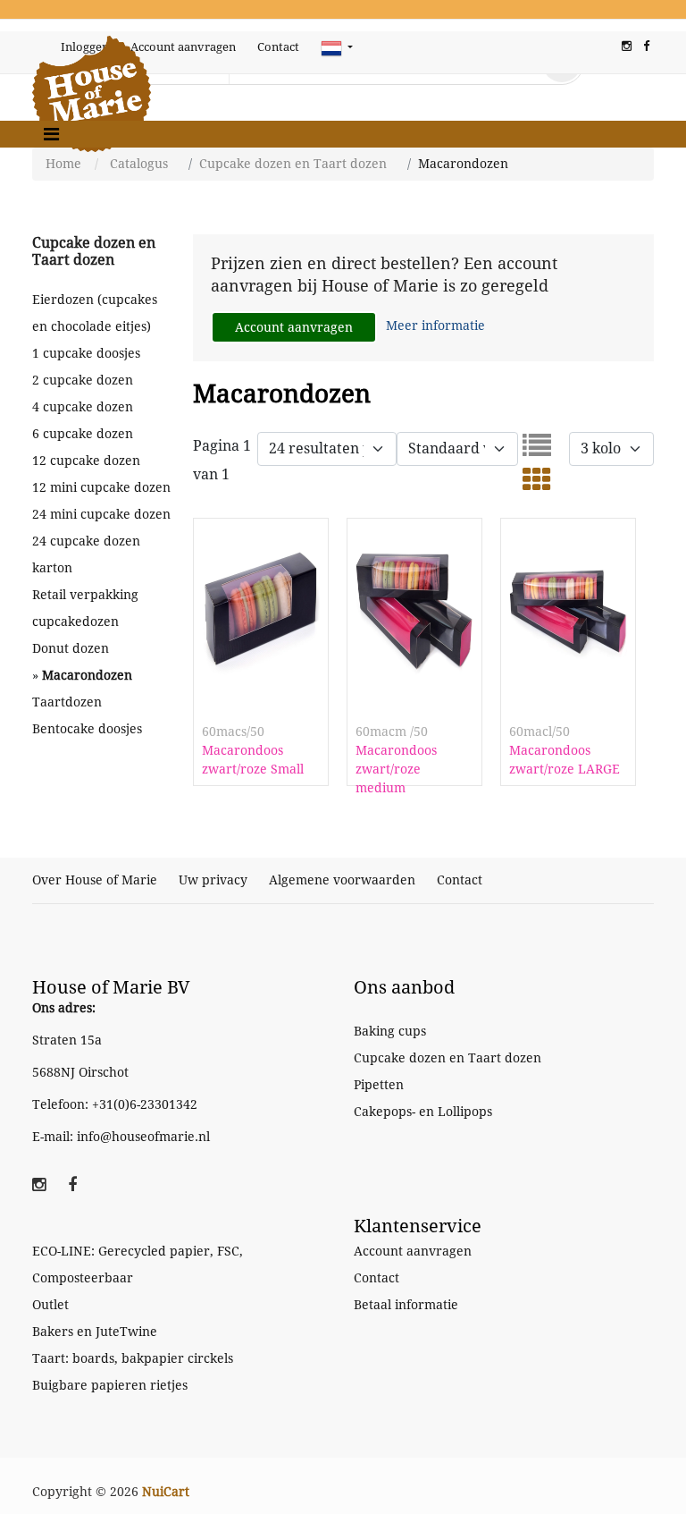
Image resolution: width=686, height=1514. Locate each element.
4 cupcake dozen (82, 407)
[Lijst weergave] (537, 451)
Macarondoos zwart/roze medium (396, 769)
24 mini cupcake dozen (101, 514)
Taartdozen (67, 702)
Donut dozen (70, 648)
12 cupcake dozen (86, 460)
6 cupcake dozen (82, 434)
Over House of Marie (94, 880)
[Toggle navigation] (51, 134)
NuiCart (165, 1491)
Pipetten (379, 1085)
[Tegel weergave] (537, 485)
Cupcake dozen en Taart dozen (293, 163)
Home (63, 163)
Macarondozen (87, 675)
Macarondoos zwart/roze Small (253, 759)
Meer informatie (435, 325)
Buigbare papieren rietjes (110, 1385)
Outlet (50, 1305)
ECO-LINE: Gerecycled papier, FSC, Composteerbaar (137, 1264)
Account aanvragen (183, 47)
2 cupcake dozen (82, 380)
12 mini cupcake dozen (101, 487)
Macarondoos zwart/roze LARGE (564, 759)
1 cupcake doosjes (86, 353)
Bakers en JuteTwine (94, 1331)
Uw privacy (213, 880)
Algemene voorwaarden (342, 880)
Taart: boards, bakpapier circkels (132, 1358)
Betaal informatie (406, 1305)
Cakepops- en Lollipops (423, 1111)
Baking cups (390, 1031)
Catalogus (139, 163)
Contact (278, 47)
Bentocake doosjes (87, 729)
